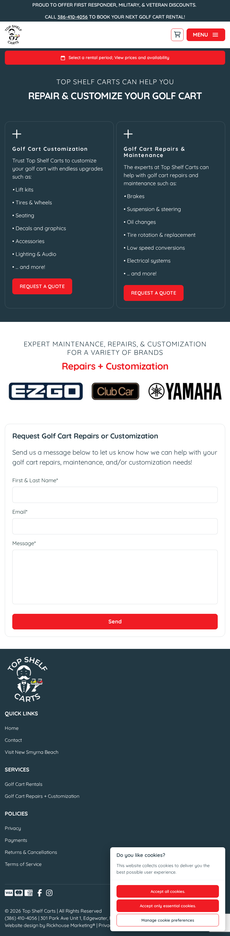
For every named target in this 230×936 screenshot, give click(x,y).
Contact (13, 740)
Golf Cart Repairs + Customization (42, 796)
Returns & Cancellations (31, 852)
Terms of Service (23, 864)
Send (115, 621)
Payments (16, 840)
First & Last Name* (35, 480)
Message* (24, 543)
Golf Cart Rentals (24, 784)
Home (12, 728)
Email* (20, 511)
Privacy (13, 828)
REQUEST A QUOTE (42, 286)
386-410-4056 (73, 17)
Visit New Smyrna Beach (31, 752)
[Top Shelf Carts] (13, 34)
